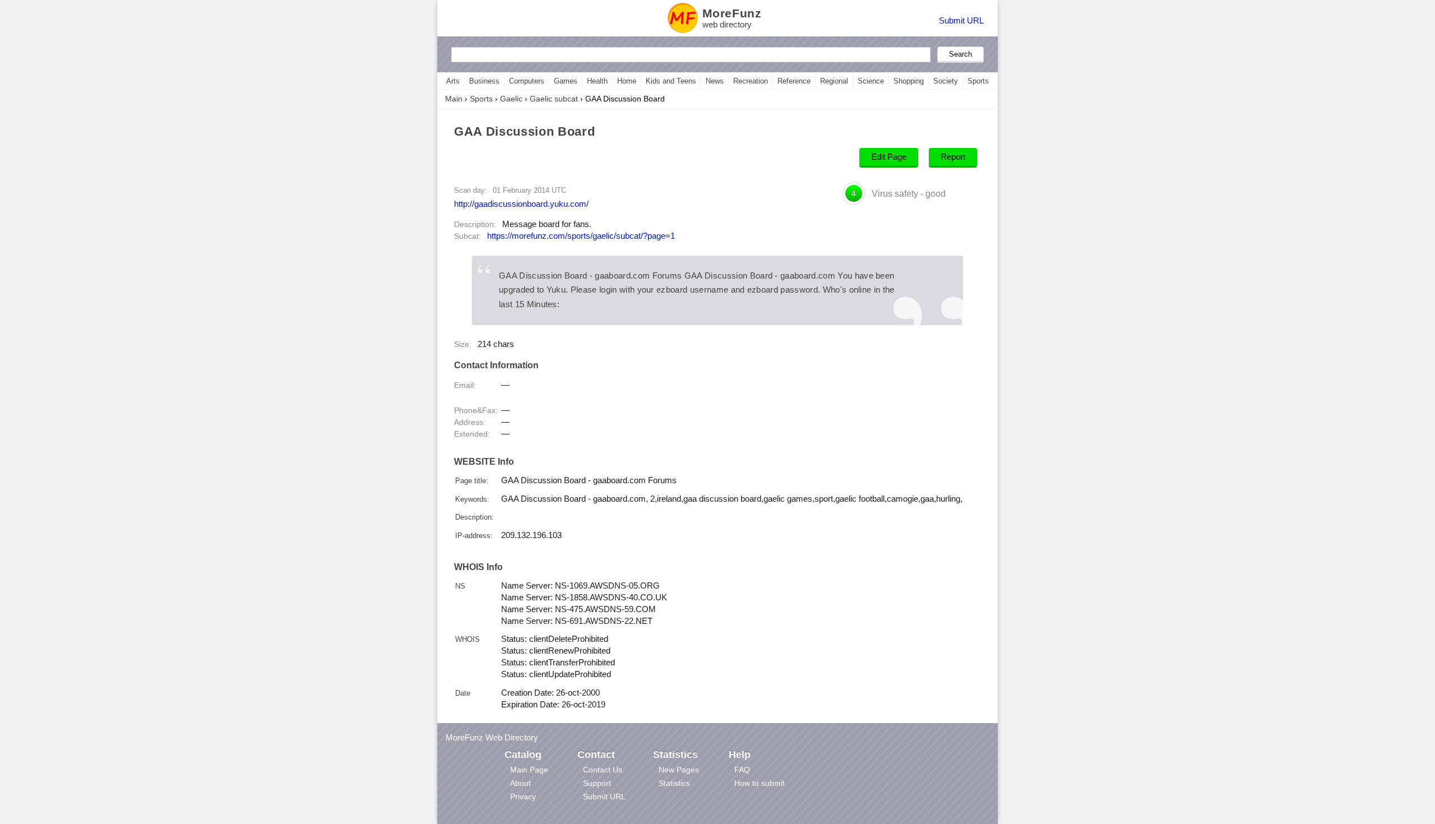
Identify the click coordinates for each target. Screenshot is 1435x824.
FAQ (742, 769)
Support (597, 783)
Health (597, 81)
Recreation (750, 81)
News (715, 81)
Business (484, 81)
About (520, 783)
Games (565, 81)
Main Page (529, 769)
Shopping (909, 81)
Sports (978, 81)
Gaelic (511, 98)
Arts (453, 81)
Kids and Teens (671, 81)
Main (453, 98)
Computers (526, 81)
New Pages (679, 769)
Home (626, 81)
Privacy (523, 796)
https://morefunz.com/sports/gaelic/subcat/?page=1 (581, 236)
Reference (794, 81)
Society (945, 81)
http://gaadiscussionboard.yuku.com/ (521, 204)
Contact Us (602, 769)
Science (871, 81)
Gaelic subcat (554, 98)
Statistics (674, 783)
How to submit (759, 783)
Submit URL (961, 20)
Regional (834, 81)
